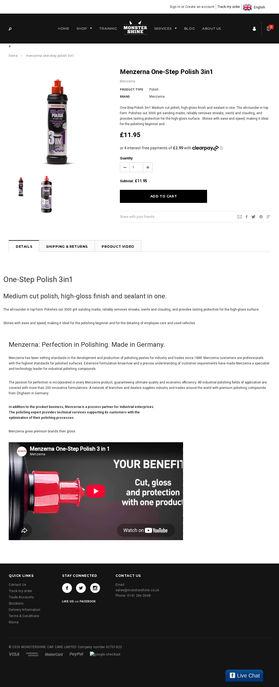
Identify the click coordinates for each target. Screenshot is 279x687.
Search (10, 28)
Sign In (175, 7)
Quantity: (126, 158)
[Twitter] (253, 216)
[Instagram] (95, 588)
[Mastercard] (54, 654)
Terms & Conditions (24, 616)
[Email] (240, 216)
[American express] (32, 654)
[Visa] (14, 654)
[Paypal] (76, 654)
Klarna (14, 622)
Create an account (199, 7)
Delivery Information (24, 610)
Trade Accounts (21, 597)
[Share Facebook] (246, 216)
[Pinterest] (261, 216)
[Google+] (268, 216)
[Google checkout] (105, 654)
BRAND (125, 96)
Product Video (118, 247)
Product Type (131, 89)
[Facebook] (67, 588)
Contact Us (17, 585)
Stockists (16, 603)
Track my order (228, 7)
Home (13, 56)
